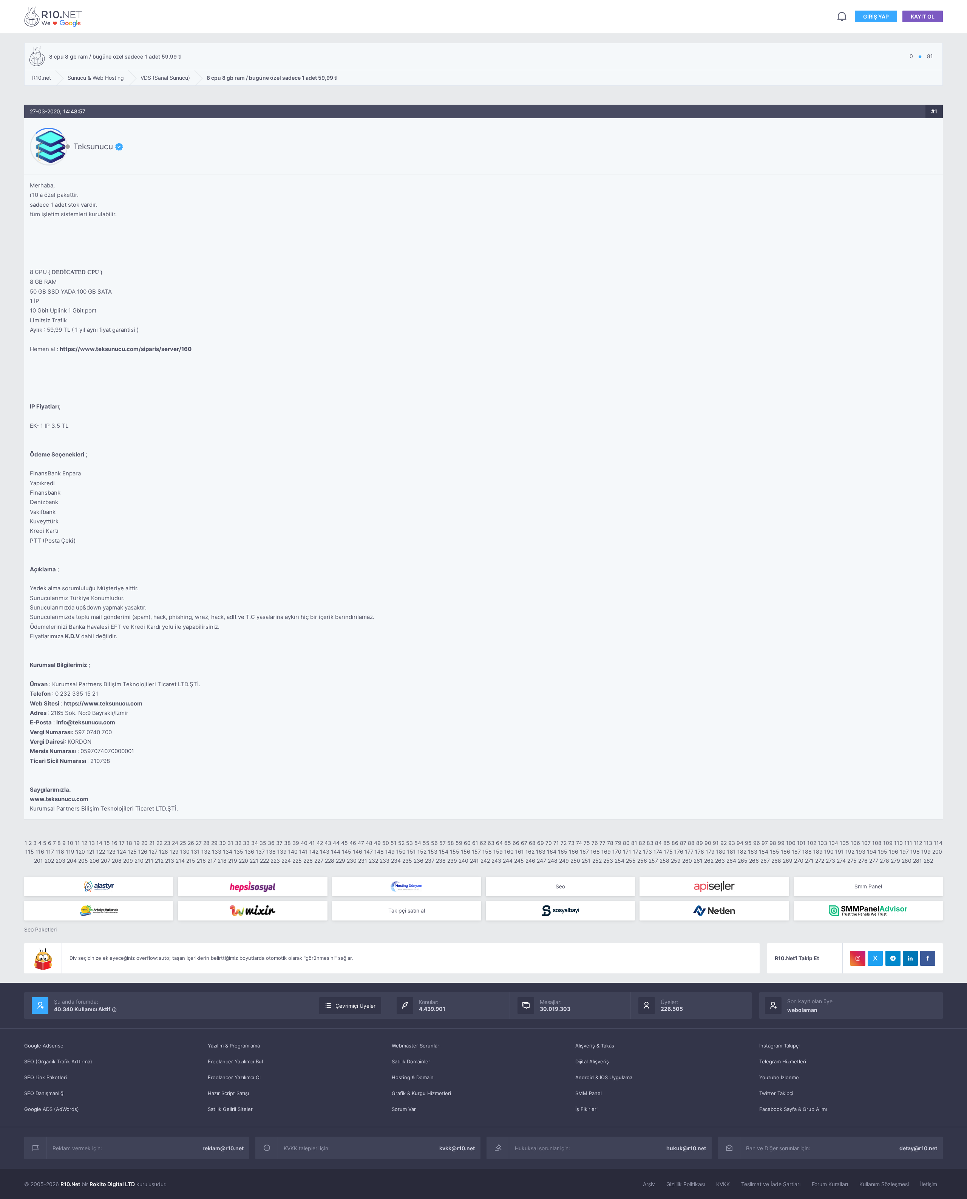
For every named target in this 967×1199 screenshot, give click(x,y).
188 (807, 851)
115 (29, 851)
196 (893, 851)
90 (707, 843)
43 (327, 843)
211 (149, 860)
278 (884, 860)
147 (368, 851)
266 (754, 860)
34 (254, 843)
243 (496, 860)
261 (698, 860)
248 (553, 860)
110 (898, 843)
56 (434, 843)
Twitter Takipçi (776, 1093)
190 (829, 851)
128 (163, 851)
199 (926, 851)
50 (385, 843)
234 (396, 860)
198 (915, 851)
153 (432, 851)
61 (475, 843)
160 (509, 851)
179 (710, 851)
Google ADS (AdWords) (51, 1109)
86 (675, 843)
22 (159, 843)
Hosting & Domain (413, 1077)
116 (40, 851)
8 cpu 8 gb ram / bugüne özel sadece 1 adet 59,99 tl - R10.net (54, 16)
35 (263, 843)
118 (60, 851)
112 (918, 843)
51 (394, 843)
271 (809, 860)
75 (587, 843)
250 (575, 860)
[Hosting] (98, 886)
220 (243, 860)
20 (144, 843)
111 (908, 843)
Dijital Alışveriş (592, 1061)
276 (863, 860)
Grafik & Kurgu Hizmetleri (421, 1093)
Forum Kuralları (830, 1184)
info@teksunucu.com (85, 722)
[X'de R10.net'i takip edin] (875, 958)
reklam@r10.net (223, 1148)
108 (877, 843)
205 (83, 860)
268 (776, 860)
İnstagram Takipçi (779, 1046)
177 (689, 851)
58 (450, 843)
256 (642, 860)
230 (352, 860)
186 (785, 851)
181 (731, 851)
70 (548, 843)
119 (70, 851)
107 (866, 843)
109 (888, 843)
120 (80, 851)
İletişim (928, 1184)
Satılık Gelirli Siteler (230, 1109)
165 (562, 851)
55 (426, 843)
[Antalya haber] (98, 911)
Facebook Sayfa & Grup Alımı (793, 1109)
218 (222, 860)
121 (91, 851)
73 (571, 843)
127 (153, 851)
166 (573, 851)
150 (401, 851)
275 (852, 860)
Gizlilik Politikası (685, 1184)
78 (610, 843)
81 (634, 843)
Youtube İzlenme (779, 1077)
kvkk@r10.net (457, 1148)
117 (50, 851)
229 (340, 860)
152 (421, 851)
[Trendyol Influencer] (252, 911)
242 (485, 860)
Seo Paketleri (40, 929)
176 (678, 851)
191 (839, 851)
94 (740, 843)
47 (361, 843)
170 (616, 851)
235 (407, 860)
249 (564, 860)
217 (211, 860)
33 (246, 843)
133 (216, 851)
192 (849, 851)
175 (668, 851)
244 (508, 860)
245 (519, 860)
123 (111, 851)
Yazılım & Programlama (234, 1046)
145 (346, 851)
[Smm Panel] (252, 886)
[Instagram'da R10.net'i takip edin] (857, 958)
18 (129, 843)
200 (937, 851)
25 (183, 843)
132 (205, 851)
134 (227, 851)
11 (77, 843)
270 (798, 860)
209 (128, 860)
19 (137, 843)
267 (765, 860)
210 (139, 860)
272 (819, 860)
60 (467, 843)
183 (752, 851)
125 (132, 851)
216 (201, 860)
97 (765, 843)
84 (658, 843)
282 (928, 860)
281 (917, 860)
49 (377, 843)
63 (491, 843)
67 (524, 843)
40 (304, 843)
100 (791, 843)
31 (230, 843)
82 (642, 843)
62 (483, 843)
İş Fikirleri (586, 1109)
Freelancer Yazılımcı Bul (235, 1061)
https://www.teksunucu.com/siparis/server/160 (126, 349)
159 (498, 851)
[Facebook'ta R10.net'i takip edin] (927, 958)
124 (121, 851)
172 (637, 851)
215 (190, 860)
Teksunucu (93, 146)
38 (287, 843)
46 (352, 843)
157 (476, 851)
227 (318, 860)
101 (801, 843)
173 (647, 851)
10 (70, 843)
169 (606, 851)
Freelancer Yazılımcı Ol (234, 1077)
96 (756, 843)
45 (344, 843)
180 (721, 851)
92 (723, 843)
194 (871, 851)
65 (507, 843)
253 (608, 860)
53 (409, 843)
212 (159, 860)
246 (530, 860)
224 (286, 860)
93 (731, 843)
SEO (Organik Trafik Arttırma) (58, 1061)
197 (904, 851)
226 (308, 860)
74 (579, 843)
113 (928, 843)
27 (199, 843)
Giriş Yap (876, 16)
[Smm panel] (868, 911)
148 (379, 851)
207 (105, 860)
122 (100, 851)
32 (238, 843)
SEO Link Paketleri (45, 1077)
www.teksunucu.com (59, 799)
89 (699, 843)
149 (390, 851)
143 (324, 851)
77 (602, 843)
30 (222, 843)
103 (822, 843)
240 (463, 860)
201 (38, 860)
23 (167, 843)
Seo (560, 886)
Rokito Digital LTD (112, 1184)
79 (618, 843)
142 (313, 851)
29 (214, 843)
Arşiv (649, 1184)
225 (297, 860)
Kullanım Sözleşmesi (884, 1184)
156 (465, 851)
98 (772, 843)
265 (743, 860)
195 (882, 851)
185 (774, 851)
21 (152, 843)
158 (487, 851)
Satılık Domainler (411, 1061)
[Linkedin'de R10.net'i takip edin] (910, 958)
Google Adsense (43, 1046)
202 (49, 860)
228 (329, 860)
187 (796, 851)
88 (691, 843)
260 (687, 860)
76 (595, 843)
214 (180, 860)
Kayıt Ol (923, 16)
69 (540, 843)
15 (107, 843)
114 (938, 843)
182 (741, 851)
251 (586, 860)
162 (529, 851)
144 (335, 851)
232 (373, 860)
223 (275, 860)
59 (459, 843)
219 (232, 860)
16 (114, 843)
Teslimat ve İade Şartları (770, 1184)
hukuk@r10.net (686, 1148)
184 (763, 851)
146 (357, 851)
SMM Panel (588, 1093)
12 (84, 843)
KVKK (723, 1184)
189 (818, 851)
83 (650, 843)
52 (401, 843)
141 (303, 851)
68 (532, 843)
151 (411, 851)
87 (683, 843)
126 (142, 851)
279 (895, 860)
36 (271, 843)
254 (619, 860)
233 (384, 860)
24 (175, 843)
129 (174, 851)
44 (336, 843)
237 (429, 860)
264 (731, 860)
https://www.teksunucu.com (102, 703)
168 (595, 851)
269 (787, 860)
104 (833, 843)
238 (441, 860)
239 (452, 860)
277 (873, 860)
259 (676, 860)
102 (811, 843)
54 (417, 843)
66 (516, 843)
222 (264, 860)
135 (238, 851)
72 (564, 843)
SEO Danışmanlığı (44, 1093)
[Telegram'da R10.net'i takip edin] (893, 958)
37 (279, 843)
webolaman (802, 1010)
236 (418, 860)
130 (185, 851)
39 (295, 843)
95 (748, 843)
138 (271, 851)
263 (720, 860)
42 (320, 843)
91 (716, 843)
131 (195, 851)
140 (293, 851)
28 (206, 843)
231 (362, 860)
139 (282, 851)
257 (653, 860)
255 (631, 860)
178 (699, 851)
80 (626, 843)
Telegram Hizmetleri (782, 1061)
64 (499, 843)
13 (92, 843)
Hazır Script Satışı (228, 1093)
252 (597, 860)
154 (443, 851)
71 (556, 843)
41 (312, 843)
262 (709, 860)
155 (454, 851)
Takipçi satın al (406, 910)
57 (442, 843)
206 (94, 860)
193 (860, 851)
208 (117, 860)
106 (855, 843)
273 (830, 860)
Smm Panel (868, 886)
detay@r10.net (918, 1148)
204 (72, 860)
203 (60, 860)
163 (540, 851)
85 (666, 843)
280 (906, 860)
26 (191, 843)
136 (249, 851)
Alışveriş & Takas (594, 1046)
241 (474, 860)
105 (844, 843)
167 (584, 851)
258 (664, 860)
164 (551, 851)
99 (781, 843)
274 (841, 860)
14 (99, 843)
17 (122, 843)
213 (169, 860)
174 (657, 851)
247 (541, 860)
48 (369, 843)
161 (519, 851)
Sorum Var (404, 1109)
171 (627, 851)
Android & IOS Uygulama (603, 1077)
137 (260, 851)
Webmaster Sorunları (416, 1046)
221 (254, 860)
